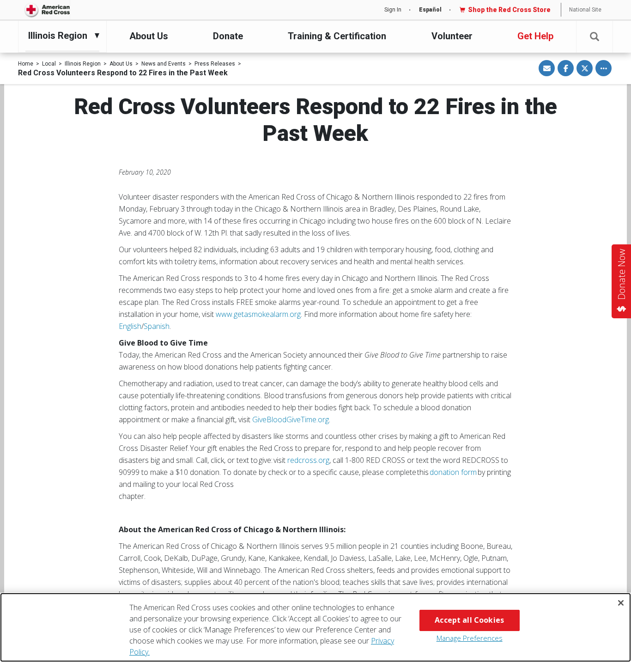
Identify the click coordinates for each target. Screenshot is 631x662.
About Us (148, 36)
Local (49, 64)
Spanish (157, 326)
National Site (585, 9)
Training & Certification (337, 36)
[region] (315, 627)
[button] (594, 37)
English (130, 326)
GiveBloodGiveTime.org (290, 419)
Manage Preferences (470, 638)
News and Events (163, 64)
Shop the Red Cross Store (509, 9)
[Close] (621, 603)
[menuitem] (60, 35)
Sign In (392, 9)
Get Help (535, 36)
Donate (228, 36)
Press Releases (214, 64)
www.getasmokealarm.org (258, 314)
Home (25, 64)
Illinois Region (83, 64)
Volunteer (452, 36)
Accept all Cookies (469, 620)
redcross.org (308, 460)
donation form (454, 472)
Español (430, 9)
